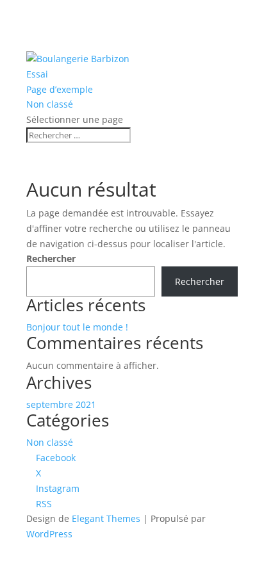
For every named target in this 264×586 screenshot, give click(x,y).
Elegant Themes (106, 518)
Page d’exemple (59, 89)
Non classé (49, 104)
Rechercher (51, 258)
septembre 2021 (61, 404)
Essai (37, 74)
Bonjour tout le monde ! (77, 327)
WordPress (49, 534)
